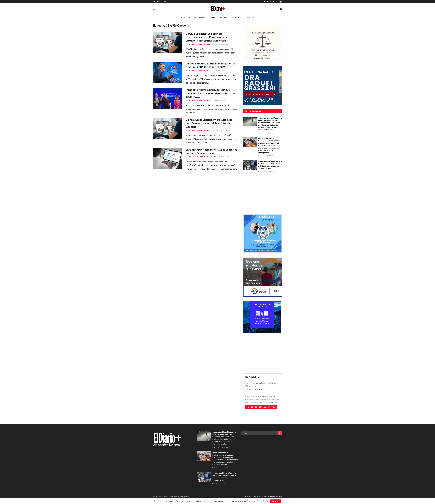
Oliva (183, 18)
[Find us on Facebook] (264, 1)
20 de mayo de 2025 (218, 70)
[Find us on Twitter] (267, 1)
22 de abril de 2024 (218, 100)
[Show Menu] (154, 9)
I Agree (275, 501)
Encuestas (249, 18)
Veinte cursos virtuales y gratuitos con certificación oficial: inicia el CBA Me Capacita (209, 123)
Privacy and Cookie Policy (257, 501)
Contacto (248, 497)
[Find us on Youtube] (273, 1)
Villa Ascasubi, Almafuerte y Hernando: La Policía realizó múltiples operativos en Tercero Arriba (270, 165)
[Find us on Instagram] (270, 1)
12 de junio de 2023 (218, 157)
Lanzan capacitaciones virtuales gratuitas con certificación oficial (211, 151)
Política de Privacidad (275, 497)
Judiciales (203, 18)
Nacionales (225, 18)
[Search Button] (281, 9)
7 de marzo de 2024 (218, 130)
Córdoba (214, 18)
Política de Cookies (259, 497)
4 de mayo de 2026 (218, 44)
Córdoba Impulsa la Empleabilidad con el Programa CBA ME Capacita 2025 (210, 65)
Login (280, 2)
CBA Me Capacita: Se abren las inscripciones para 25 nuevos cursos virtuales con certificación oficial (208, 37)
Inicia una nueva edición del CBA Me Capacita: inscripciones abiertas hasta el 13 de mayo (210, 93)
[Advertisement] (262, 193)
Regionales (237, 18)
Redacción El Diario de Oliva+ (199, 44)
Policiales (191, 18)
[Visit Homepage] (217, 9)
